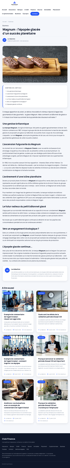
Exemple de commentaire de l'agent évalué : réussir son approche (14, 316)
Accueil (4, 10)
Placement (56, 10)
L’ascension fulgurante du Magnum (17, 94)
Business (18, 14)
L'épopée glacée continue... (15, 104)
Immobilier (47, 10)
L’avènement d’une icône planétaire (17, 96)
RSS (28, 449)
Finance (33, 10)
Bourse (40, 10)
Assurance (12, 10)
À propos (26, 14)
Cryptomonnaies (7, 14)
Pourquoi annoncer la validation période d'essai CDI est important (51, 360)
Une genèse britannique (14, 91)
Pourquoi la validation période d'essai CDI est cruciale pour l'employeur (48, 405)
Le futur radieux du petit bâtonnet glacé (18, 99)
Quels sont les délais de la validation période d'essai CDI (50, 315)
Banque (20, 10)
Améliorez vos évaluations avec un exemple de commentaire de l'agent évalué (16, 405)
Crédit (26, 10)
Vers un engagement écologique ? (17, 101)
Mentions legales (20, 449)
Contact (35, 14)
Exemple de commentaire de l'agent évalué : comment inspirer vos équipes (15, 361)
